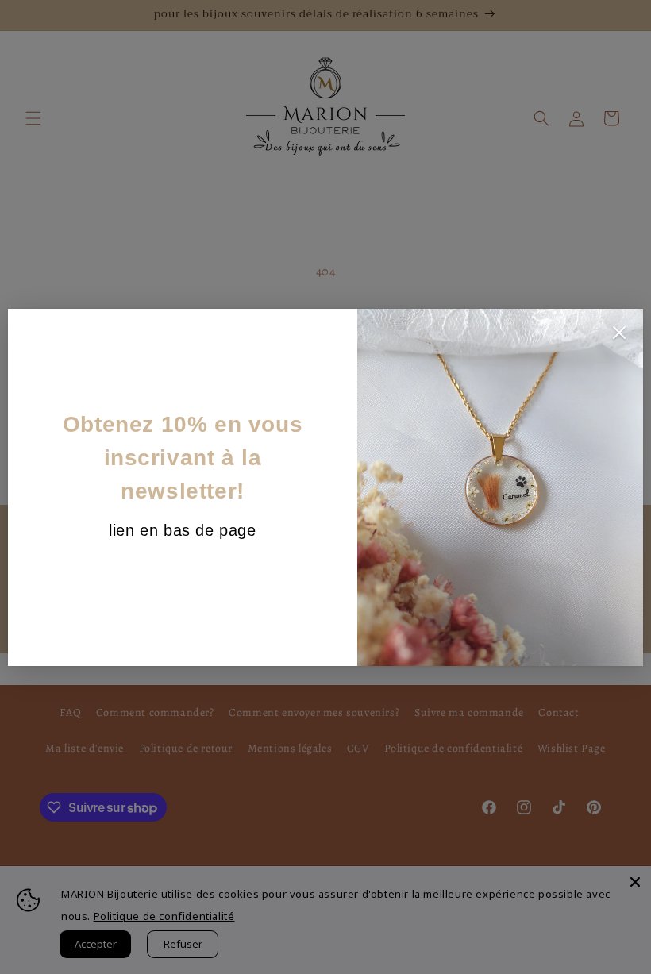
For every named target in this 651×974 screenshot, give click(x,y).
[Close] (619, 336)
